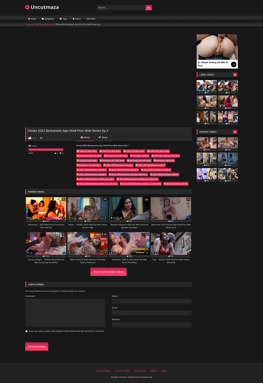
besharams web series (165, 160)
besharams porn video (88, 160)
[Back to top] (254, 375)
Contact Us (140, 371)
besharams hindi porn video (90, 156)
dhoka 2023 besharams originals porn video (96, 179)
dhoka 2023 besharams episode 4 (125, 170)
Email (115, 308)
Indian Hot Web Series (135, 151)
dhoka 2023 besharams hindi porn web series (129, 174)
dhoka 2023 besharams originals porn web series (138, 179)
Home (33, 19)
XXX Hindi (90, 19)
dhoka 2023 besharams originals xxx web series (142, 184)
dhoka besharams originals (177, 184)
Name (115, 296)
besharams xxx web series (90, 165)
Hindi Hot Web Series (43, 24)
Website (116, 319)
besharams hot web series (117, 156)
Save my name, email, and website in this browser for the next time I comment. (66, 331)
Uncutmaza (44, 7)
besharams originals (141, 156)
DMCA (153, 371)
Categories (49, 19)
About (86, 137)
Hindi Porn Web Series (112, 151)
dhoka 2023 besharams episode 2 (151, 165)
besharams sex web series (140, 160)
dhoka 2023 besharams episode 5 (157, 170)
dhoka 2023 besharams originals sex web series (98, 184)
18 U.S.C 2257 (122, 371)
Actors (78, 19)
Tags (65, 19)
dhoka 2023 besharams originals (165, 174)
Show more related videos (108, 271)
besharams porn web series (113, 160)
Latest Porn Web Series (159, 151)
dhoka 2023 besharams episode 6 (92, 174)
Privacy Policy (103, 371)
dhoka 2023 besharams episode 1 (119, 165)
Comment (30, 296)
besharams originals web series (166, 156)
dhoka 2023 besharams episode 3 (92, 170)
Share (104, 137)
